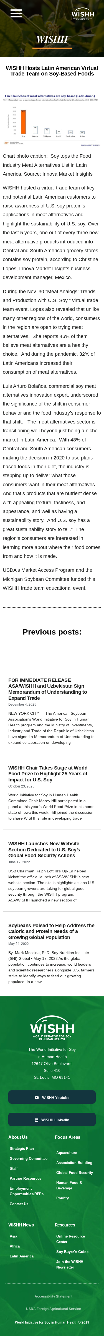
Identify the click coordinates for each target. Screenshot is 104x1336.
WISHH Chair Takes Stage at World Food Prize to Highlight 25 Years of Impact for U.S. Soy (47, 774)
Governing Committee (28, 1158)
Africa (15, 1246)
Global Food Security (74, 1173)
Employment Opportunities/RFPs (27, 1191)
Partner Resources (25, 1178)
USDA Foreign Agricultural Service (53, 1309)
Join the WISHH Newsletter (69, 1264)
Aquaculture (66, 1153)
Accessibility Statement (53, 1296)
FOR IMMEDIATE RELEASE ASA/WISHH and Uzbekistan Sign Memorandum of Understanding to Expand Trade (47, 689)
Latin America (22, 1256)
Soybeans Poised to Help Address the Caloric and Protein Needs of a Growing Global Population (51, 931)
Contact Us (19, 1204)
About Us (17, 1137)
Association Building (74, 1163)
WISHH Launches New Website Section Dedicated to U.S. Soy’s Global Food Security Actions (44, 849)
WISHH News (21, 1225)
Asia (13, 1236)
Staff (13, 1168)
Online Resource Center (70, 1239)
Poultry (62, 1198)
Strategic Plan (22, 1149)
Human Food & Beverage (69, 1185)
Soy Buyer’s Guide (72, 1252)
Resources (65, 1225)
